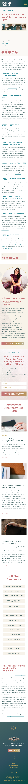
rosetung (5, 235)
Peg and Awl (16, 198)
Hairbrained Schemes (10, 144)
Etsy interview (8, 248)
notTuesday (6, 126)
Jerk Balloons (18, 174)
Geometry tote (20, 228)
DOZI (3, 97)
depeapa (20, 213)
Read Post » (4, 457)
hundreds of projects (20, 675)
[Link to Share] (2, 52)
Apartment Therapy (12, 88)
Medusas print (5, 230)
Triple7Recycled (8, 75)
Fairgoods (21, 163)
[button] (25, 4)
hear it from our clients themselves (15, 716)
